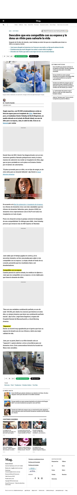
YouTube (35, 385)
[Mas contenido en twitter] (38, 478)
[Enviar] (3, 25)
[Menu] (4, 20)
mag (66, 490)
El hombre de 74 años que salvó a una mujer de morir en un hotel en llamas (32, 51)
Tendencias (18, 385)
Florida (16, 24)
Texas (25, 24)
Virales (53, 474)
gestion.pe (27, 490)
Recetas (64, 474)
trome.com (42, 490)
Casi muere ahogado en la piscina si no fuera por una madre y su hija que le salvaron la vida (37, 47)
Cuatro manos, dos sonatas (62, 24)
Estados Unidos (26, 385)
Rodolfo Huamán (10, 103)
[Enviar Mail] (4, 103)
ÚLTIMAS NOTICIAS (58, 64)
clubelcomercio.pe (18, 490)
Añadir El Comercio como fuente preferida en (55, 30)
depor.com (34, 490)
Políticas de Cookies (33, 465)
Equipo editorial (9, 463)
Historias (7, 385)
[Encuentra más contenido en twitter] (8, 56)
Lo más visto (8, 390)
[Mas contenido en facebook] (35, 478)
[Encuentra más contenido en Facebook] (4, 56)
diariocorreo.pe (50, 490)
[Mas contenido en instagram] (41, 478)
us (52, 466)
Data (63, 466)
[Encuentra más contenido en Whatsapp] (11, 56)
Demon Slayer (53, 24)
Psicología (36, 24)
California (21, 24)
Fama (53, 470)
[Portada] (8, 462)
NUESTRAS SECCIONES (56, 459)
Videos (64, 461)
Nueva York (30, 24)
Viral (12, 385)
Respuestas (55, 461)
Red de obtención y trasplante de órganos (28, 204)
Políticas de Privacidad (34, 462)
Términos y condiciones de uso (36, 459)
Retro (63, 470)
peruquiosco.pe (59, 490)
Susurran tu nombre (44, 24)
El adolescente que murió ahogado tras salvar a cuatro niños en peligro (31, 49)
